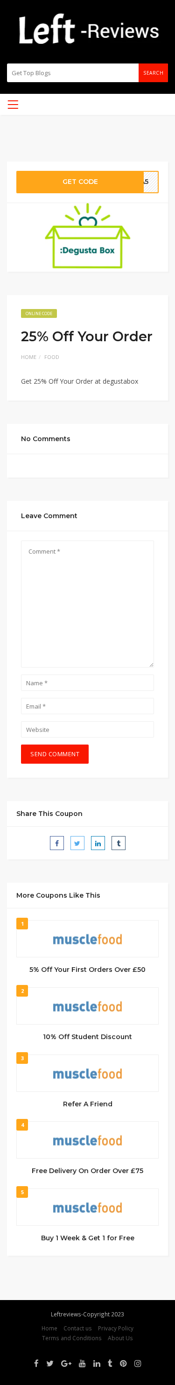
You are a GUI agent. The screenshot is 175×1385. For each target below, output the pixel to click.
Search (153, 73)
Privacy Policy (115, 1328)
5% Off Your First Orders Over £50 (87, 969)
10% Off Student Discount (87, 1037)
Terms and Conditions (72, 1338)
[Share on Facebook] (57, 843)
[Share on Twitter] (77, 843)
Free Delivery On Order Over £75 (87, 1171)
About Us (120, 1338)
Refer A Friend (87, 1104)
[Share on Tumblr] (119, 843)
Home (28, 356)
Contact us (77, 1328)
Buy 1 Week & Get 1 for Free (87, 1238)
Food (51, 356)
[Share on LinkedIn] (98, 843)
